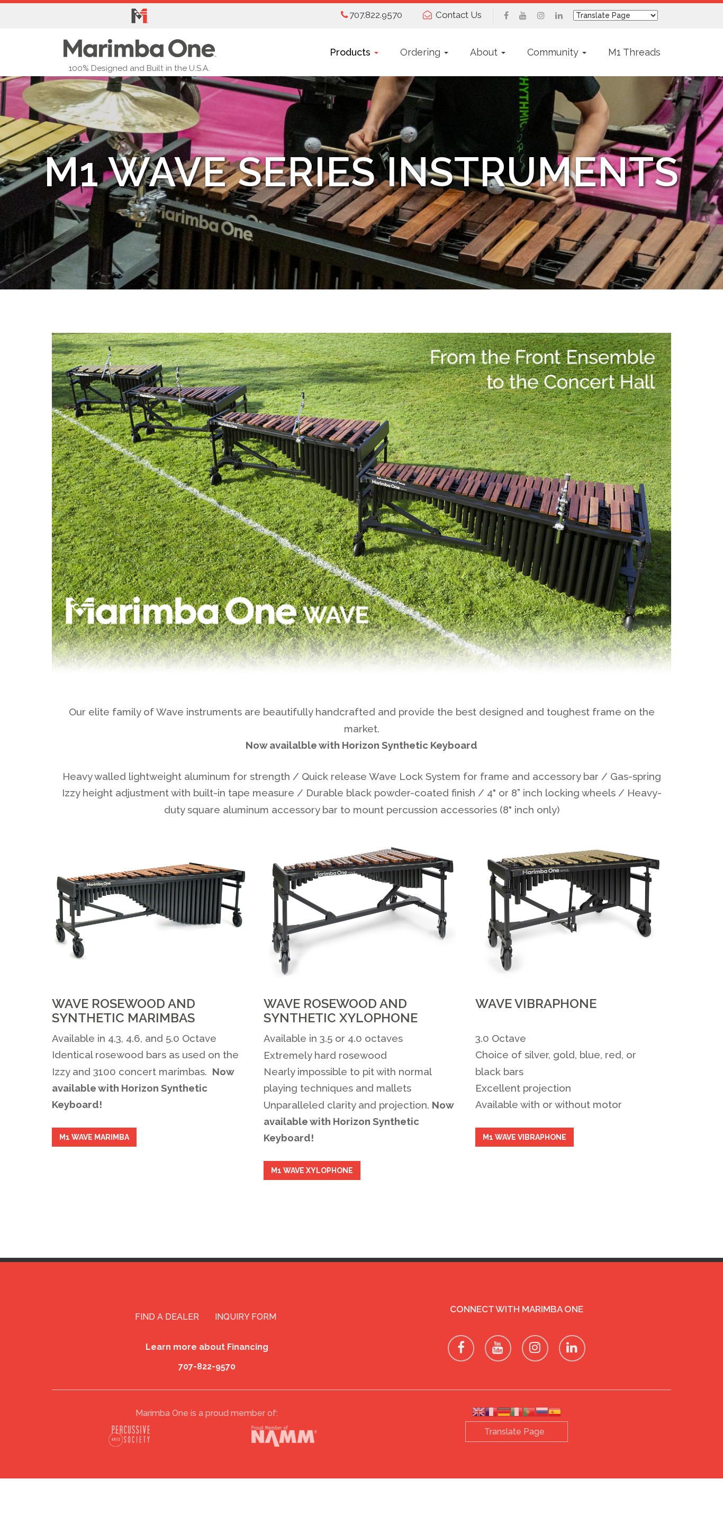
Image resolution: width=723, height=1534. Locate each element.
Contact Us (459, 15)
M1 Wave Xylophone (312, 1170)
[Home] (139, 45)
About (485, 52)
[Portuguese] (529, 1413)
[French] (491, 1413)
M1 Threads (634, 52)
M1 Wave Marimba (94, 1137)
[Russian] (542, 1413)
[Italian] (516, 1413)
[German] (504, 1413)
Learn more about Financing (207, 1347)
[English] (478, 1413)
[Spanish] (554, 1413)
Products (351, 52)
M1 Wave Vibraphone (524, 1137)
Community (554, 52)
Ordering (421, 52)
